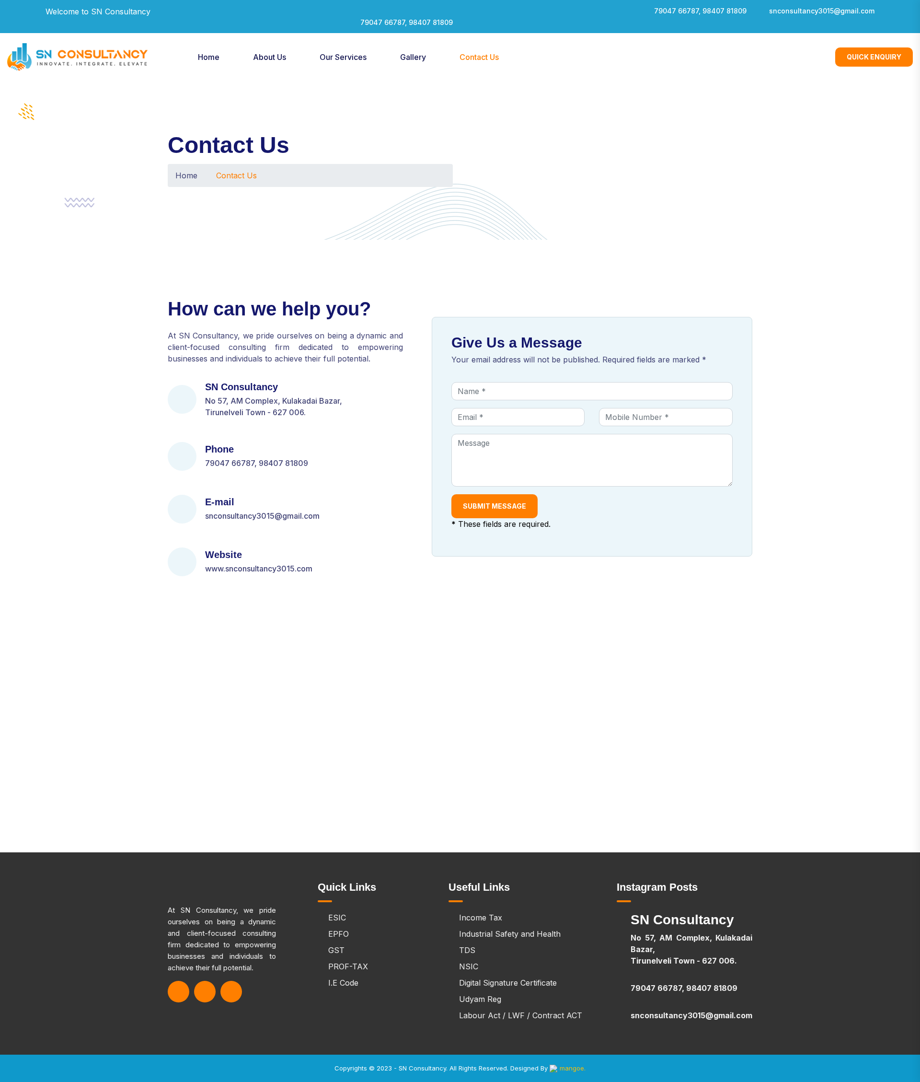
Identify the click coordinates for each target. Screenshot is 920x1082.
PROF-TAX (348, 966)
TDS (467, 950)
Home (208, 57)
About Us (269, 57)
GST (336, 950)
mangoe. (573, 1068)
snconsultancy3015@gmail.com (821, 11)
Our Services (343, 57)
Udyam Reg (480, 999)
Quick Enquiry (874, 57)
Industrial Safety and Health (510, 934)
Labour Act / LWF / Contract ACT (520, 1015)
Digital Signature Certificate (508, 983)
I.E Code (343, 983)
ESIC (337, 917)
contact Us (479, 57)
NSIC (468, 966)
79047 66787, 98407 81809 (406, 22)
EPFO (338, 934)
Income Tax (480, 917)
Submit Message (494, 506)
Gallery (413, 57)
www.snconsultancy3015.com (258, 568)
